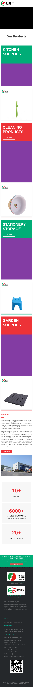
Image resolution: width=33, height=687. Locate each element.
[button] (9, 60)
